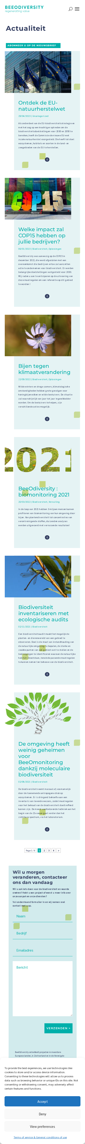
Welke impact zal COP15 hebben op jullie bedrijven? (42, 235)
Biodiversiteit (40, 248)
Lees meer (37, 160)
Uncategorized (40, 116)
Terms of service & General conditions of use (40, 1137)
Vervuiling (54, 501)
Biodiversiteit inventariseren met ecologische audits (43, 613)
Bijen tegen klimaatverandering (44, 369)
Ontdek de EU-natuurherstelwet (41, 106)
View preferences (42, 1126)
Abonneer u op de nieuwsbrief (31, 45)
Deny (42, 1114)
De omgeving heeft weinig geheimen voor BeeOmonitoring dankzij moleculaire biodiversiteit (44, 759)
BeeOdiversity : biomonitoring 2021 (44, 491)
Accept (42, 1101)
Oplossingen (55, 248)
